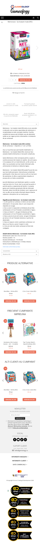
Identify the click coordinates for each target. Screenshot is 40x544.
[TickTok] (21, 439)
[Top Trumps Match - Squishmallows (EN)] (29, 329)
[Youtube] (18, 439)
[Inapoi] (1, 22)
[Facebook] (14, 439)
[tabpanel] (20, 46)
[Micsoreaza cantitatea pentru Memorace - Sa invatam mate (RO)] (10, 79)
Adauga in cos (25, 80)
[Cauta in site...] (38, 18)
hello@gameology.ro (21, 450)
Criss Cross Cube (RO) (29, 291)
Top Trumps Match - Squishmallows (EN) (29, 343)
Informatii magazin (19, 457)
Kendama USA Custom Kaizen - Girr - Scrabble (10, 343)
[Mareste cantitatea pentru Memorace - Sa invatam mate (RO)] (15, 79)
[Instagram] (25, 439)
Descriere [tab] (5, 124)
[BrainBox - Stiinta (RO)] (10, 278)
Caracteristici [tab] (6, 251)
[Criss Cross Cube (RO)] (29, 278)
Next (37, 48)
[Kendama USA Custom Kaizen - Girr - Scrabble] (10, 329)
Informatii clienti (19, 461)
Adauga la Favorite (19, 93)
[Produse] (2, 18)
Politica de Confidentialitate (20, 428)
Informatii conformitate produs (11, 247)
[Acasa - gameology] (20, 6)
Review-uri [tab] (6, 254)
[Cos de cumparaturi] (34, 18)
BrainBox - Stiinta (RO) (11, 291)
